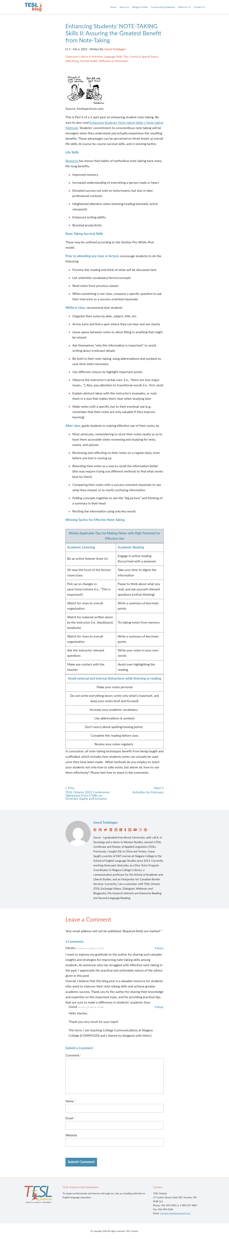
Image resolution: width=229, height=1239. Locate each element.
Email (70, 1118)
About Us (124, 7)
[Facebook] (100, 830)
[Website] (94, 830)
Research (72, 161)
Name (70, 1101)
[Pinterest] (145, 830)
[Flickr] (120, 830)
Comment (73, 1055)
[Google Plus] (110, 830)
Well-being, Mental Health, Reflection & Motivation (96, 61)
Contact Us (199, 7)
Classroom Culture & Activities (84, 56)
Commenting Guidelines (163, 7)
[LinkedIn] (115, 830)
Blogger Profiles (140, 7)
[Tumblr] (125, 830)
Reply (160, 948)
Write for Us (184, 7)
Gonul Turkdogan (115, 49)
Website (71, 1135)
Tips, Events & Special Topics (141, 56)
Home (113, 7)
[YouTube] (135, 830)
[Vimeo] (129, 830)
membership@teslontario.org (175, 1213)
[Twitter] (105, 830)
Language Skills (113, 56)
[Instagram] (140, 830)
